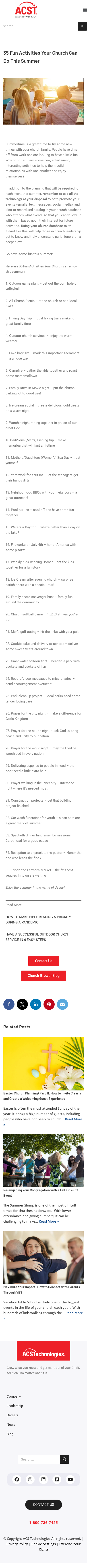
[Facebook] (8, 1004)
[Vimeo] (56, 1479)
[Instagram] (30, 1479)
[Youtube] (70, 1479)
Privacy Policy (17, 1544)
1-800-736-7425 (43, 1523)
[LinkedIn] (35, 1004)
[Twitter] (22, 1004)
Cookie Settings (43, 1544)
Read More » (49, 1221)
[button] (69, 10)
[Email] (62, 1004)
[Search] (82, 26)
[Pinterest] (49, 1004)
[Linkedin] (43, 1479)
